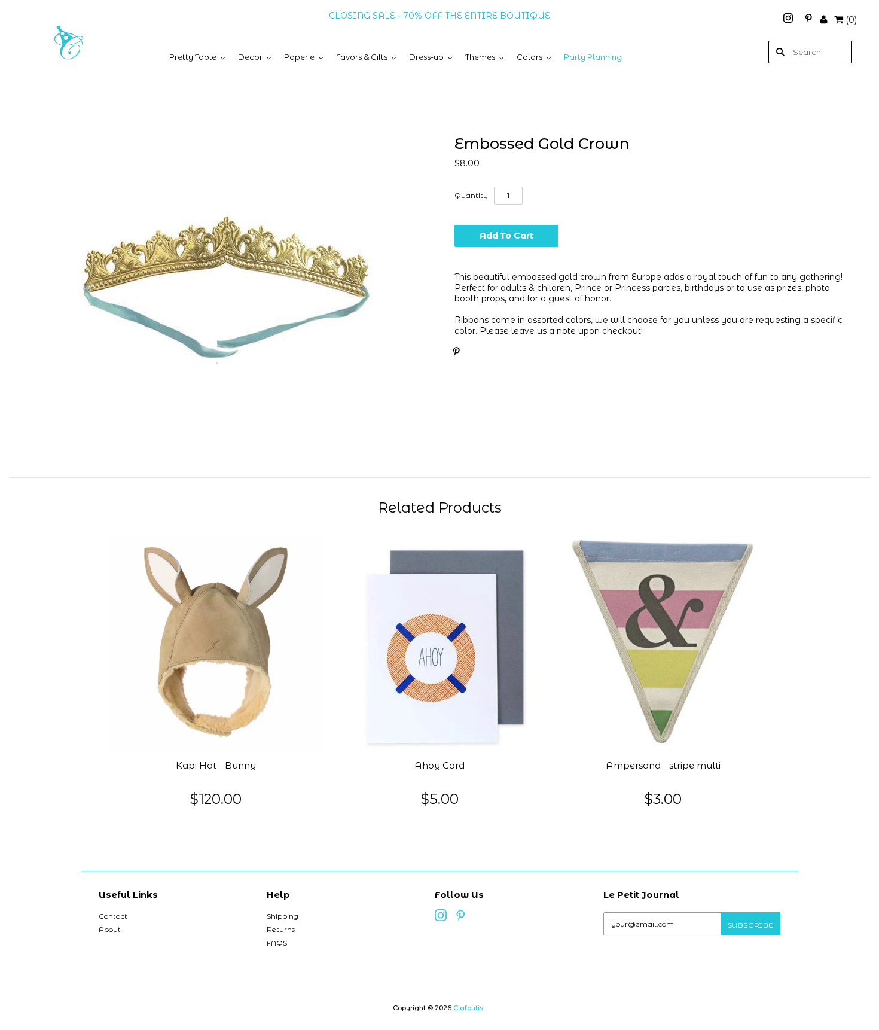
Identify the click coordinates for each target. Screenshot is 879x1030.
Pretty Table (192, 57)
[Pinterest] (808, 19)
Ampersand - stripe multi (663, 765)
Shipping (282, 916)
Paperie (299, 57)
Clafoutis (468, 1008)
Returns (281, 929)
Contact (113, 916)
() (851, 19)
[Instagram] (789, 19)
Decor (250, 57)
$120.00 (216, 798)
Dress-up (426, 57)
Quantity (471, 195)
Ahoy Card (439, 765)
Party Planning (593, 57)
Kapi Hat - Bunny (216, 765)
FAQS (277, 942)
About (110, 929)
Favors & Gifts (361, 57)
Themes (480, 57)
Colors (529, 57)
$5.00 (440, 798)
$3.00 (663, 798)
